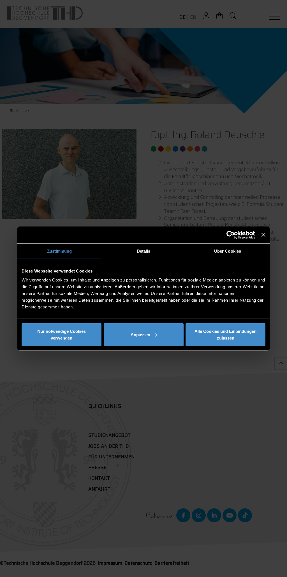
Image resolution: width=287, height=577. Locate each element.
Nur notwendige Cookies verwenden (61, 334)
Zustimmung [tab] (59, 251)
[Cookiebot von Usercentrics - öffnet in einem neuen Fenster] (230, 235)
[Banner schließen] (263, 235)
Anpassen (140, 334)
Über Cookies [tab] (227, 251)
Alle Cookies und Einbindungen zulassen (225, 334)
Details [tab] (144, 251)
